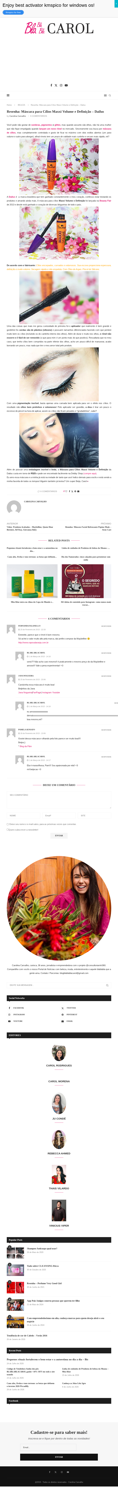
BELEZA (21, 105)
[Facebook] (51, 85)
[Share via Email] (78, 491)
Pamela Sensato (26, 729)
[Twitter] (56, 85)
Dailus (12, 197)
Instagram (47, 692)
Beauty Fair (105, 200)
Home (9, 105)
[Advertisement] (59, 61)
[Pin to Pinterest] (75, 491)
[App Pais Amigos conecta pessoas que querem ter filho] (15, 1305)
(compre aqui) (89, 473)
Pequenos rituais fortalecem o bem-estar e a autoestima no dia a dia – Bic (47, 1359)
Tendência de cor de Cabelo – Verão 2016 (27, 1335)
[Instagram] (61, 85)
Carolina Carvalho (17, 116)
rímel (59, 129)
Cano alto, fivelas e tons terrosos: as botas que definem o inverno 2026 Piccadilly (30, 1384)
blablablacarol (36, 653)
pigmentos (46, 125)
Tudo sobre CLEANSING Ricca (43, 1266)
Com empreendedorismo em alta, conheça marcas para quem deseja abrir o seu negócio (65, 1320)
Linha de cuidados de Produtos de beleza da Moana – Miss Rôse (85, 1370)
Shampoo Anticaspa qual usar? (42, 1248)
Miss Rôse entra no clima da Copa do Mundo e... (32, 602)
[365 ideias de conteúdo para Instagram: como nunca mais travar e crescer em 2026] (85, 581)
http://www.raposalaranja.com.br (33, 642)
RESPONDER (106, 626)
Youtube (56, 692)
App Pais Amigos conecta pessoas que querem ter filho (53, 1301)
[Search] (109, 95)
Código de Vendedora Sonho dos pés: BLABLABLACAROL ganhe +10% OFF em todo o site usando (31, 1372)
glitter (57, 125)
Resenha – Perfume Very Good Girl (44, 1283)
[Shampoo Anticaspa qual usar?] (15, 1253)
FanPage (37, 692)
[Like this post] (66, 491)
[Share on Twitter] (72, 491)
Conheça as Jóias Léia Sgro (74, 1383)
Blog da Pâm (26, 746)
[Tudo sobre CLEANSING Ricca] (15, 1270)
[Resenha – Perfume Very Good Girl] (15, 1287)
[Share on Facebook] (69, 491)
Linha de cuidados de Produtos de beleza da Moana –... (86, 548)
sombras (35, 125)
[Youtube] (66, 85)
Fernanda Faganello (29, 626)
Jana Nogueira (26, 676)
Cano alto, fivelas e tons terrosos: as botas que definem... (32, 557)
